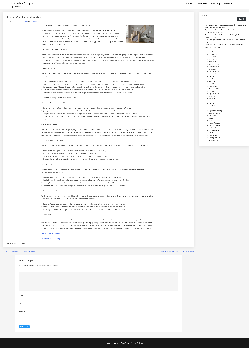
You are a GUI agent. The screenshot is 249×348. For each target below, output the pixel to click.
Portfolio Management (216, 128)
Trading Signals (214, 135)
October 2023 (213, 91)
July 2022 (212, 103)
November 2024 (214, 67)
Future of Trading (214, 123)
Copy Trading (213, 115)
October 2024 (213, 69)
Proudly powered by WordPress (117, 343)
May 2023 (212, 98)
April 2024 (212, 84)
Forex (210, 120)
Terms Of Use (228, 4)
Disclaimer (190, 4)
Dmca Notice (202, 4)
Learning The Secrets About (51, 233)
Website (22, 311)
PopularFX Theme (137, 343)
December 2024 (214, 64)
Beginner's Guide (214, 113)
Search (204, 15)
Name (21, 295)
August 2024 (213, 74)
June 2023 (212, 96)
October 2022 (213, 101)
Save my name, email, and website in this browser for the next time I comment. (49, 322)
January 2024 (213, 86)
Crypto (211, 118)
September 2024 (214, 71)
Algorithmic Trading (215, 111)
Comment (23, 270)
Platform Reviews (214, 125)
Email (21, 303)
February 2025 (213, 59)
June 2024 (212, 79)
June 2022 (212, 106)
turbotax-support (36, 21)
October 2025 (213, 54)
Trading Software (214, 138)
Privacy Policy (215, 4)
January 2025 (213, 62)
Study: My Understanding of (51, 238)
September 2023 (214, 94)
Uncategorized (213, 140)
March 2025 (212, 57)
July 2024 (212, 76)
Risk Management (215, 130)
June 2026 (212, 52)
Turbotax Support (23, 3)
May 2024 (212, 81)
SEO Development (214, 133)
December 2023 (214, 89)
